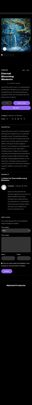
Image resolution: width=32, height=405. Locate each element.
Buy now (16, 108)
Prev (23, 70)
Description (5, 127)
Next (28, 70)
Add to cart (21, 103)
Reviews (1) (5, 174)
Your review (5, 235)
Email (19, 254)
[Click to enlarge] (4, 49)
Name (3, 254)
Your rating (5, 227)
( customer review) (13, 83)
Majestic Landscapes (15, 115)
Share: (3, 119)
